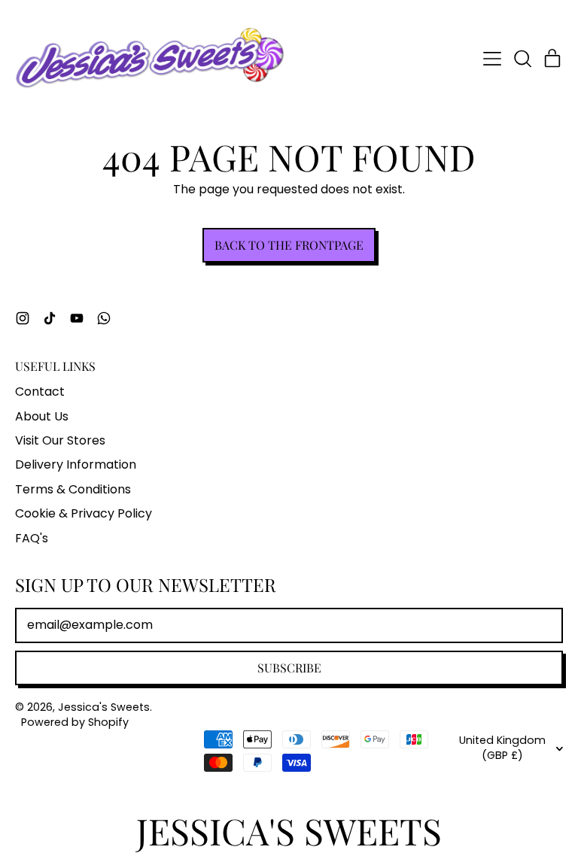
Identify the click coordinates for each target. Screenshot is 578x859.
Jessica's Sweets (104, 707)
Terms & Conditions (73, 489)
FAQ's (31, 538)
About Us (41, 416)
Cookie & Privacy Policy (83, 513)
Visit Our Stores (60, 440)
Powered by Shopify (75, 722)
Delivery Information (75, 464)
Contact (40, 391)
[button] (522, 58)
